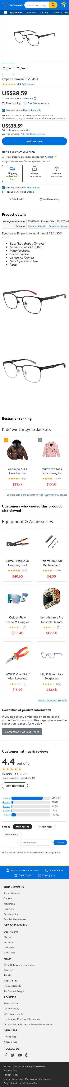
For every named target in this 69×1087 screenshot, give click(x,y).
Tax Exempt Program (15, 991)
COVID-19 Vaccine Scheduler (20, 965)
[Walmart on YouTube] (20, 1055)
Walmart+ (9, 947)
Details (30, 191)
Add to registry (51, 199)
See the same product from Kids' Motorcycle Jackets (37, 494)
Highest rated (45, 826)
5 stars (6, 798)
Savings (44, 12)
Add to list (18, 199)
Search (60, 842)
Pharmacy (9, 970)
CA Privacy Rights (13, 1014)
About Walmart (12, 893)
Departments (15, 12)
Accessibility (10, 980)
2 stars (6, 810)
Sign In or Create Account (25, 870)
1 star (7, 814)
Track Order (25, 875)
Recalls (7, 975)
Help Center (56, 870)
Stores (7, 937)
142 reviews (28, 84)
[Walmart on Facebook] (6, 1055)
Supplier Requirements (16, 919)
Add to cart (34, 141)
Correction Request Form (22, 732)
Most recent (22, 826)
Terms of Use (11, 1003)
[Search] (53, 5)
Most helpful (12, 834)
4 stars (6, 802)
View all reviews (15, 785)
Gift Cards (9, 952)
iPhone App (10, 1036)
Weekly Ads (48, 875)
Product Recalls (12, 985)
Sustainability (11, 914)
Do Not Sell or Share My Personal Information (28, 1024)
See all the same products (52, 700)
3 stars (6, 806)
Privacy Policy (11, 1008)
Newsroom (10, 903)
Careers (8, 898)
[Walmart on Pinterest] (27, 1055)
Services (31, 12)
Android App (10, 1041)
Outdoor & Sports (37, 226)
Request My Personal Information (22, 1019)
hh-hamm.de (34, 110)
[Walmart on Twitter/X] (13, 1055)
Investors (9, 908)
